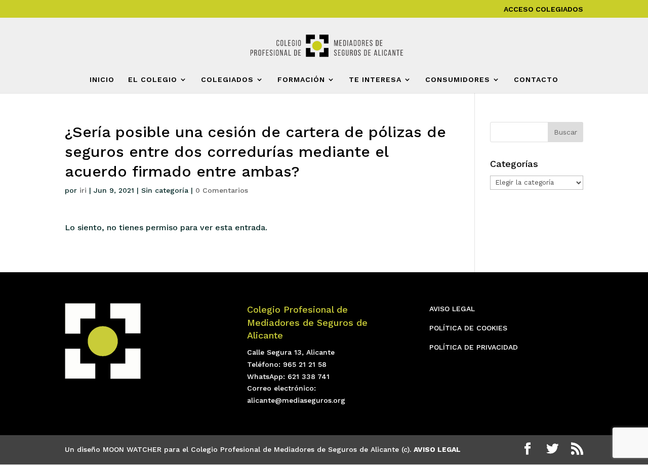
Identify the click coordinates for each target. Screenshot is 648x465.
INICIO (102, 79)
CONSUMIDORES (457, 79)
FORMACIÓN (301, 79)
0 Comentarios (221, 190)
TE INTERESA (375, 79)
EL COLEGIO (152, 79)
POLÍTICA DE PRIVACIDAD (473, 347)
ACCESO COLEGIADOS (543, 9)
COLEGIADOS (227, 79)
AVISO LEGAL (452, 309)
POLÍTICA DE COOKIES (468, 328)
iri (83, 190)
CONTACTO (536, 79)
